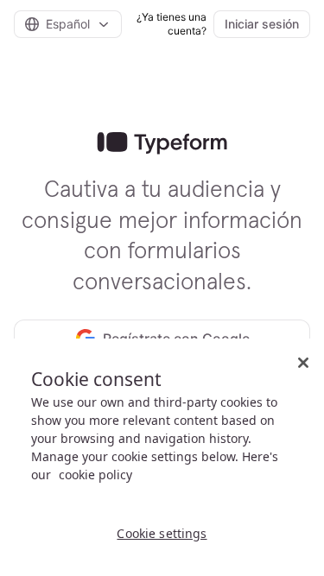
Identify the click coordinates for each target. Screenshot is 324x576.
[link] (162, 143)
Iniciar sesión (262, 23)
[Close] (303, 363)
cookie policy (95, 474)
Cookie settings (161, 533)
